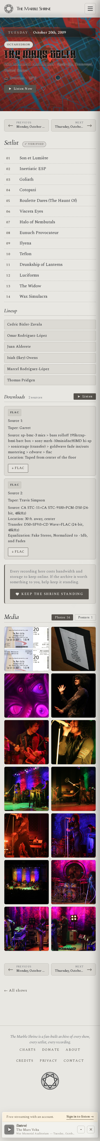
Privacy (48, 1060)
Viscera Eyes (31, 211)
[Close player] (91, 1129)
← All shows (15, 990)
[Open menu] (90, 8)
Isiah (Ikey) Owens (22, 358)
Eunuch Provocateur (38, 232)
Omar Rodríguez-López (27, 335)
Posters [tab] (85, 617)
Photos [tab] (62, 617)
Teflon (25, 254)
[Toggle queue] (81, 1129)
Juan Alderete (19, 346)
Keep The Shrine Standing (52, 594)
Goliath (26, 179)
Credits (25, 1060)
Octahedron (19, 44)
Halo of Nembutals (37, 222)
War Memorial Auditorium (29, 64)
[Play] (9, 1129)
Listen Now (23, 88)
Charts (27, 1050)
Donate (50, 1050)
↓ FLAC (18, 468)
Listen (87, 396)
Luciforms (29, 275)
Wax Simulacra (33, 296)
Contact (74, 1060)
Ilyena (25, 243)
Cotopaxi (27, 190)
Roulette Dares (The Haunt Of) (48, 200)
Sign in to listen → (80, 1116)
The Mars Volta (40, 54)
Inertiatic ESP (32, 168)
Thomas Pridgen (21, 380)
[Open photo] (73, 649)
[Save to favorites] (43, 89)
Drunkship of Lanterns (41, 264)
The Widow (30, 286)
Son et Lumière (33, 158)
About (73, 1050)
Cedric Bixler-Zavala (24, 324)
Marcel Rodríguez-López (28, 369)
